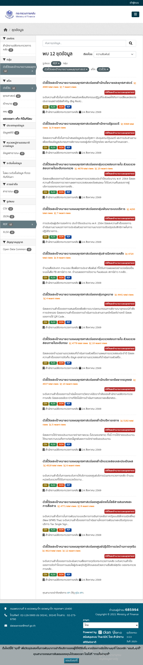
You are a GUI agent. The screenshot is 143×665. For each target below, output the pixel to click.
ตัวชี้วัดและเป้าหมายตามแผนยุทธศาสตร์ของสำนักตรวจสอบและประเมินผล (88, 461)
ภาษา (86, 620)
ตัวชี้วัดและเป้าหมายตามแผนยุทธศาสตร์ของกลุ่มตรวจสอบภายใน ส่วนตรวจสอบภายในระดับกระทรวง (89, 166)
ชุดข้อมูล (17, 30)
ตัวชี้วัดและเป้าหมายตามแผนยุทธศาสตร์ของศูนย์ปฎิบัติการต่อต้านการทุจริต (89, 546)
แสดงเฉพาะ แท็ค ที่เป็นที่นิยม (17, 119)
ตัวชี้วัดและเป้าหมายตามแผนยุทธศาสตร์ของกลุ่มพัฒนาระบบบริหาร (84, 209)
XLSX (53, 106)
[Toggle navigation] (135, 14)
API (68, 592)
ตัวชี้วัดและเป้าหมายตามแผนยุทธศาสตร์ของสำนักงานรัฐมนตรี (81, 123)
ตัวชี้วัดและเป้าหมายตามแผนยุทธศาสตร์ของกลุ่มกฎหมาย (78, 294)
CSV (45, 106)
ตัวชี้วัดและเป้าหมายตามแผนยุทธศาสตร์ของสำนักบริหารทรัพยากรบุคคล (88, 379)
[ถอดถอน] (58, 63)
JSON (61, 106)
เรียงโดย (87, 54)
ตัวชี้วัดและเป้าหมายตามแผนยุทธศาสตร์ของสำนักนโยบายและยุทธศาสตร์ (88, 82)
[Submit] (131, 43)
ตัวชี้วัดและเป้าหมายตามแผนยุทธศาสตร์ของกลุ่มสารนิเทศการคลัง (84, 253)
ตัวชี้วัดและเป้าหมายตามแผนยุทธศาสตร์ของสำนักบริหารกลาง (81, 420)
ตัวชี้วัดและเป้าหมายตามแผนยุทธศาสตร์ (119, 92)
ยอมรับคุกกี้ (71, 660)
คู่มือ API (79, 592)
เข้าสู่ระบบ (134, 3)
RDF (68, 106)
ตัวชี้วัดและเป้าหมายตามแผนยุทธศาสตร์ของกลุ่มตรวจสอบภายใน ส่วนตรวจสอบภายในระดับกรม (89, 341)
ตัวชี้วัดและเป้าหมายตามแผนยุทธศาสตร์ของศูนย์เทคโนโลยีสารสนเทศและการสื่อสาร (87, 504)
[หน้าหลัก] (5, 30)
